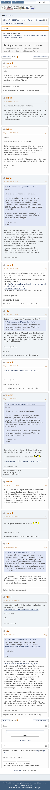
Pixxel (43, 36)
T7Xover (25, 36)
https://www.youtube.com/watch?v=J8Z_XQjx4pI (21, 664)
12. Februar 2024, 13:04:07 (11, 485)
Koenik (8, 178)
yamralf (9, 63)
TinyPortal (6, 783)
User (4, 746)
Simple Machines (30, 785)
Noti (7, 543)
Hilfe (12, 783)
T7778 (19, 36)
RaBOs (38, 36)
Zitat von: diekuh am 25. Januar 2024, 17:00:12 (21, 187)
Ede (7, 311)
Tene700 (9, 395)
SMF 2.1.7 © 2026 (20, 785)
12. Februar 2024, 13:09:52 (11, 516)
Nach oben (6, 720)
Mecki (5, 36)
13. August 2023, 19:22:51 (10, 67)
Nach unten (6, 57)
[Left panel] (44, 20)
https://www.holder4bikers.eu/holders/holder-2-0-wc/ (23, 461)
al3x (7, 631)
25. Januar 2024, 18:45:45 (10, 268)
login (38, 751)
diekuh (8, 98)
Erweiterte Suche (25, 740)
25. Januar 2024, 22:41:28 (10, 366)
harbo (20, 38)
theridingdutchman (10, 38)
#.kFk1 (8, 597)
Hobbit (13, 36)
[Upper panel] (46, 20)
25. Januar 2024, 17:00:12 (10, 133)
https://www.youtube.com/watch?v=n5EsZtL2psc (21, 609)
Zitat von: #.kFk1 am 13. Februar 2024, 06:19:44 (22, 640)
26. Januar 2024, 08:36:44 (10, 399)
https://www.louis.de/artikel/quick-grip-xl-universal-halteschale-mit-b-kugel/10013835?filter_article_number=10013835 (25, 286)
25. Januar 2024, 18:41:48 (10, 181)
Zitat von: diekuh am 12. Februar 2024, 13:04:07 (22, 552)
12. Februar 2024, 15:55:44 (11, 547)
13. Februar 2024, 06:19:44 (11, 600)
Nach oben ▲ (42, 783)
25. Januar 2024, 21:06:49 (10, 314)
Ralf (9, 36)
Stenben (32, 36)
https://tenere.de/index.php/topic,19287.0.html (21, 370)
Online (5, 28)
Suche (5, 726)
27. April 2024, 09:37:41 (10, 634)
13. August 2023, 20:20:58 (10, 101)
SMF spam (17, 770)
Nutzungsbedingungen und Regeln (26, 783)
